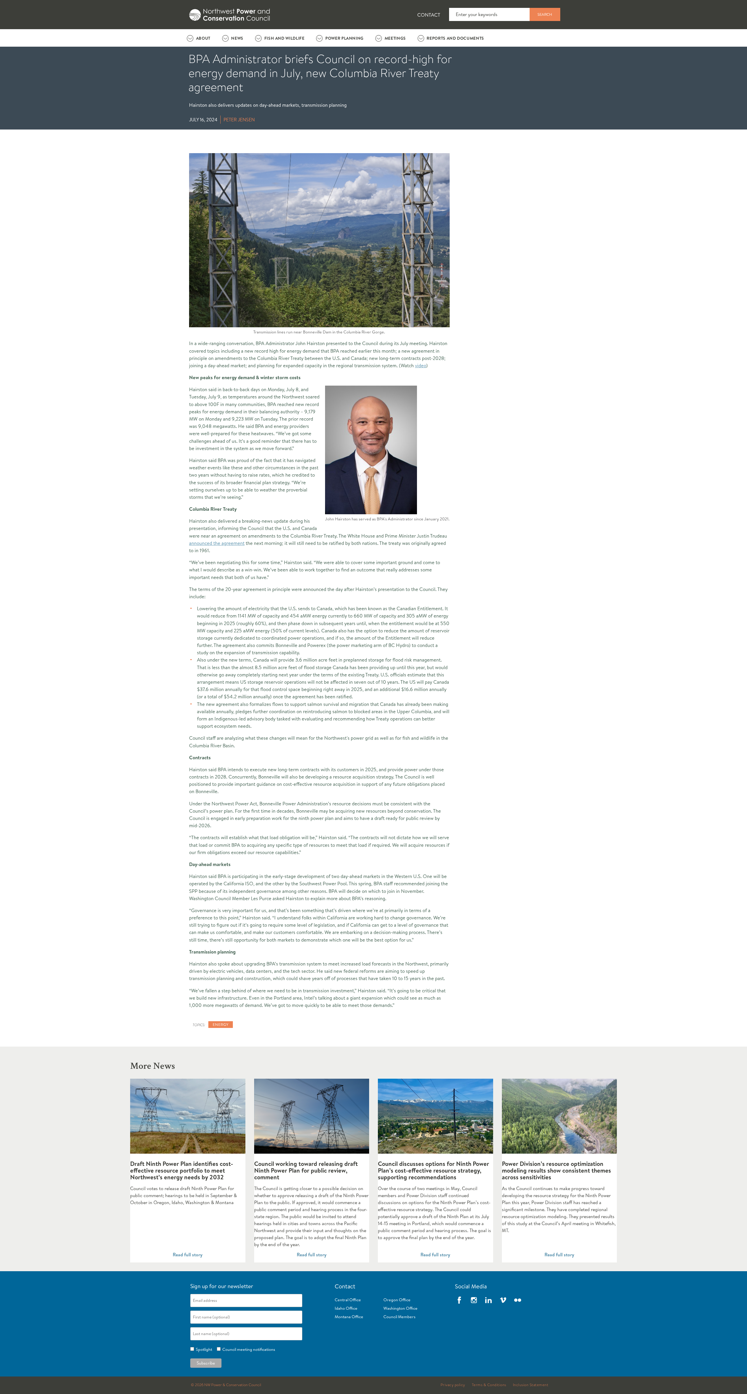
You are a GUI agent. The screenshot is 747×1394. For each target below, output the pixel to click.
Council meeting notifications (248, 1349)
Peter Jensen (239, 119)
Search (544, 14)
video (420, 365)
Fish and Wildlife (284, 38)
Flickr (517, 1300)
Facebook (459, 1300)
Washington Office (400, 1308)
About (203, 38)
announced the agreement (217, 543)
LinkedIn (488, 1300)
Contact (428, 14)
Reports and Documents (455, 38)
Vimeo (503, 1300)
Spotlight (203, 1349)
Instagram (474, 1300)
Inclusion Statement (531, 1385)
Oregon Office (397, 1300)
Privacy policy (453, 1385)
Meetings (395, 38)
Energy (220, 1024)
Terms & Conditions (489, 1385)
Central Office (348, 1300)
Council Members (399, 1317)
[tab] (198, 38)
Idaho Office (346, 1308)
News (237, 38)
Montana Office (349, 1317)
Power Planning (344, 38)
